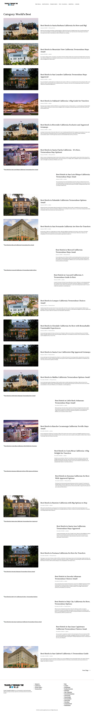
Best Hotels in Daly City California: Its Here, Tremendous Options (72, 603)
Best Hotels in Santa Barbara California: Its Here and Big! (63, 25)
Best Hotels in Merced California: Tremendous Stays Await (69, 251)
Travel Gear (67, 695)
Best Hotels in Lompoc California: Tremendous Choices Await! (62, 302)
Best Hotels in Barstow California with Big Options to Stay (63, 503)
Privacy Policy (38, 687)
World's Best (67, 705)
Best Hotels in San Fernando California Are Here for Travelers (65, 226)
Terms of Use (38, 688)
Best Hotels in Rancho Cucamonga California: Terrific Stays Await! (64, 427)
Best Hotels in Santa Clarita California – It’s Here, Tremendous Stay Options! (60, 151)
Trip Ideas (66, 702)
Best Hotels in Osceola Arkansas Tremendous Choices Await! (68, 577)
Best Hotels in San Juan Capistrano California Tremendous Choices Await (71, 628)
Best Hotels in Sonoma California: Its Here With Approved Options (72, 477)
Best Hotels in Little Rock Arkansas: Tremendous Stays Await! (69, 402)
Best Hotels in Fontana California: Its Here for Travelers (62, 553)
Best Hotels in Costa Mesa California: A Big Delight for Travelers (71, 452)
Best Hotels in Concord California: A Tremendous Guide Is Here (68, 276)
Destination (67, 687)
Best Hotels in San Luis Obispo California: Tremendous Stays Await (73, 175)
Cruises (66, 685)
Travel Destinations (69, 693)
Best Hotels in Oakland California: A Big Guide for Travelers (64, 101)
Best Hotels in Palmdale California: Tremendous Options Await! (63, 201)
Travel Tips (67, 700)
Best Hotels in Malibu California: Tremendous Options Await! (65, 377)
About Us (37, 684)
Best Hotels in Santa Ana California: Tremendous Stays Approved (71, 527)
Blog (65, 684)
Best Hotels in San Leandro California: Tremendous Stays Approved (63, 76)
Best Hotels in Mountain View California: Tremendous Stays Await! (64, 50)
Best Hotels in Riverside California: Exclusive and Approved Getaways (64, 126)
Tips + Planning (68, 692)
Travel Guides (67, 698)
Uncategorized (68, 703)
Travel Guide (67, 697)
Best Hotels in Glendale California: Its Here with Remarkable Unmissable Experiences (65, 327)
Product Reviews (68, 688)
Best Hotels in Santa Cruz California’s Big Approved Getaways (65, 352)
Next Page (86, 670)
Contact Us (38, 685)
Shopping (66, 690)
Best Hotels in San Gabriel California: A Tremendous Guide (64, 654)
